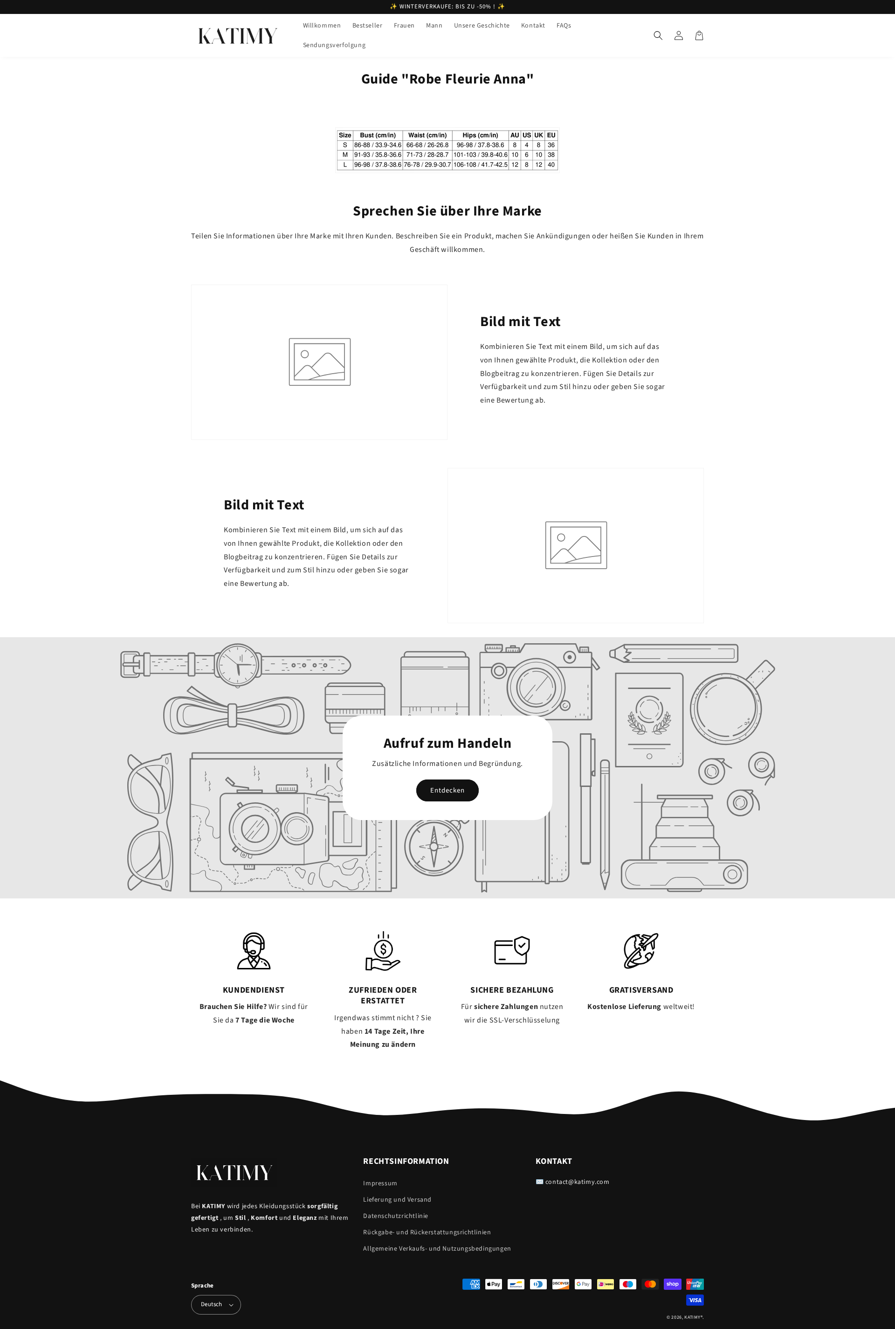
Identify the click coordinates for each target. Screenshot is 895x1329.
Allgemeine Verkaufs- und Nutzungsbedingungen (437, 1248)
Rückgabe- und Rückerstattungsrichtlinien (427, 1232)
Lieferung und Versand (397, 1199)
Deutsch (211, 1304)
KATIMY (692, 1317)
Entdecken (447, 790)
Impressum (380, 1183)
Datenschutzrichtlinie (395, 1216)
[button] (658, 35)
